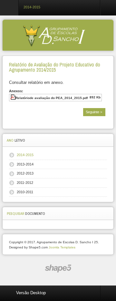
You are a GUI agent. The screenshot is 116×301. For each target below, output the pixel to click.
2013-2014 (25, 164)
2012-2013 (25, 173)
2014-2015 (25, 155)
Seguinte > (94, 112)
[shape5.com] (58, 269)
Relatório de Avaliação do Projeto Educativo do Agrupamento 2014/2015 (54, 67)
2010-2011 (25, 192)
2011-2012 (25, 183)
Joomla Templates (62, 247)
